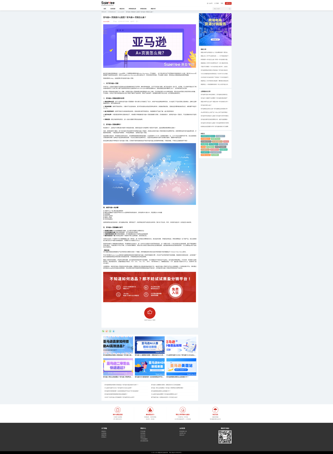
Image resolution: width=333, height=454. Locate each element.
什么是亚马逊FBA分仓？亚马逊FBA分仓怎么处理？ (118, 388)
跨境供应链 (143, 8)
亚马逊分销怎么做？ (206, 105)
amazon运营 (121, 12)
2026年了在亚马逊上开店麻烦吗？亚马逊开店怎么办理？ (119, 397)
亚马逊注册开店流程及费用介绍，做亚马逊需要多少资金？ (215, 119)
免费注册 (228, 3)
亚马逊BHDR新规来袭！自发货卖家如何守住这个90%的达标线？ (121, 391)
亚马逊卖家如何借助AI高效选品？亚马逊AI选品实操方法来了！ (121, 384)
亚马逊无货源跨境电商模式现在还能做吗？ (116, 394)
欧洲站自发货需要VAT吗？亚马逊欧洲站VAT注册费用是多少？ (215, 126)
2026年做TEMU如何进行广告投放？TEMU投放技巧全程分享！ (215, 77)
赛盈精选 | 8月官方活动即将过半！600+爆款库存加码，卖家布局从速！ (215, 63)
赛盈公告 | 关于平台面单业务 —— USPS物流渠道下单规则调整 (215, 56)
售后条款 (142, 433)
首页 (105, 8)
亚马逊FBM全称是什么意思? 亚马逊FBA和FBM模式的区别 (215, 116)
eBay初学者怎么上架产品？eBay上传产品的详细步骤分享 (215, 112)
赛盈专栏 (153, 8)
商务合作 (182, 435)
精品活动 (122, 8)
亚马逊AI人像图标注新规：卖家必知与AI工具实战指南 (165, 384)
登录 (222, 3)
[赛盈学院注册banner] (215, 29)
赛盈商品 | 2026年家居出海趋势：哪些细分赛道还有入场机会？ (215, 80)
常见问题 (142, 431)
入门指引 (216, 3)
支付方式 (142, 435)
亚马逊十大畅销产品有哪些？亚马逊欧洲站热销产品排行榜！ (215, 98)
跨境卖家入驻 (183, 431)
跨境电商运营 (132, 8)
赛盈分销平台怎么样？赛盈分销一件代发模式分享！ (215, 101)
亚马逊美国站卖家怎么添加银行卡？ (161, 391)
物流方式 (142, 437)
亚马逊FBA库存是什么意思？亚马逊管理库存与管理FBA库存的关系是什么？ (215, 123)
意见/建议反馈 (144, 441)
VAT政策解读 (144, 439)
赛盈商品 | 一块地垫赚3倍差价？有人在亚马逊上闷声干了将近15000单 (215, 84)
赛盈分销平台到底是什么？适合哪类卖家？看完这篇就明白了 (215, 52)
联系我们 (103, 437)
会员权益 (103, 433)
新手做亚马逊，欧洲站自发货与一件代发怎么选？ (164, 397)
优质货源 (112, 8)
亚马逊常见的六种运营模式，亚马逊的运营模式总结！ (215, 94)
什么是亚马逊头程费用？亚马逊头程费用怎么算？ (164, 394)
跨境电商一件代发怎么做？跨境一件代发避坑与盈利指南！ (215, 59)
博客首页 (103, 12)
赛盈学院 (107, 3)
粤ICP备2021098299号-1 (175, 452)
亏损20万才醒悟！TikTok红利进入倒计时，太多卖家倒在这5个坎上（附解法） (215, 66)
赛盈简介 (103, 431)
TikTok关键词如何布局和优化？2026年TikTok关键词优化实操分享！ (215, 73)
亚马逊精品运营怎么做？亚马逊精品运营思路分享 (214, 108)
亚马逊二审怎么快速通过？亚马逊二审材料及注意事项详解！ (167, 388)
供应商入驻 (183, 433)
